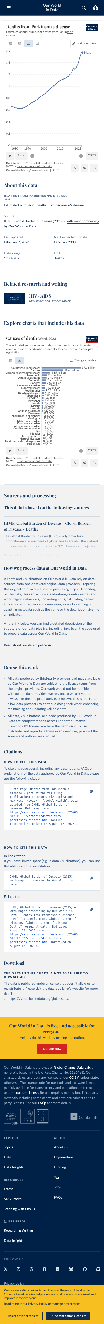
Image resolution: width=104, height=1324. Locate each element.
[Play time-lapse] (10, 156)
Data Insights (13, 1167)
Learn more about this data (34, 166)
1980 (21, 155)
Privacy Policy (37, 1304)
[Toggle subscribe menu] (95, 8)
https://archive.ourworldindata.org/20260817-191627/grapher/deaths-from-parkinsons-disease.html (44, 816)
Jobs (57, 1187)
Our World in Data (52, 7)
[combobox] (84, 7)
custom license (27, 1093)
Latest (8, 1189)
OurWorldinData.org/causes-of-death (27, 170)
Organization (63, 1157)
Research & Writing (18, 1230)
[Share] (84, 168)
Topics (8, 1147)
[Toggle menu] (9, 8)
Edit (86, 43)
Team (58, 1177)
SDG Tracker (13, 1199)
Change (85, 360)
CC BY (55, 170)
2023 (92, 155)
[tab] (11, 43)
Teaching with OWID (19, 1209)
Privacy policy (14, 1283)
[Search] (84, 7)
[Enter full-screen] (94, 168)
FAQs (42, 1103)
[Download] (75, 168)
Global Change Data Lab (72, 1067)
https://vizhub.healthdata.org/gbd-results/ (38, 999)
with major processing (83, 221)
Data (7, 1157)
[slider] (32, 156)
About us (61, 1147)
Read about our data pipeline (25, 645)
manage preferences (66, 1304)
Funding (60, 1167)
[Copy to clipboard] (86, 791)
